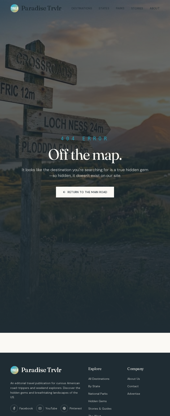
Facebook (26, 408)
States (104, 8)
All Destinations (98, 379)
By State (94, 386)
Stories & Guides (100, 408)
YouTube (51, 408)
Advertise (133, 394)
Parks (120, 8)
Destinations (82, 8)
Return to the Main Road (87, 192)
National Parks (98, 394)
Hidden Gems (97, 401)
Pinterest (76, 408)
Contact (133, 386)
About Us (133, 379)
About (155, 8)
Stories (137, 8)
